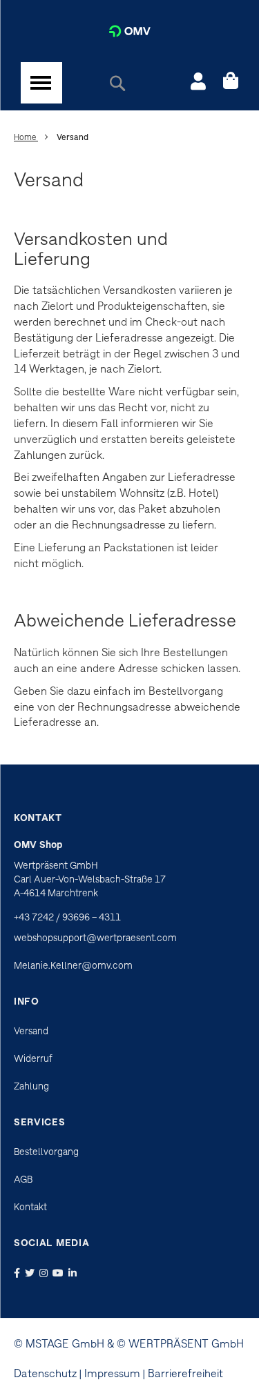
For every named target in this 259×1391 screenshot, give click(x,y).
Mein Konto (198, 83)
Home (26, 137)
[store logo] (129, 31)
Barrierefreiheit (185, 1373)
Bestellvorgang (46, 1151)
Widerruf (33, 1058)
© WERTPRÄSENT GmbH (180, 1343)
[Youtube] (59, 1273)
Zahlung (31, 1086)
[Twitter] (31, 1273)
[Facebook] (18, 1273)
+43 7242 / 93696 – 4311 (67, 917)
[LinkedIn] (73, 1273)
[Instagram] (44, 1273)
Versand (31, 1031)
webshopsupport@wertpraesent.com (95, 937)
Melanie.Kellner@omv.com (73, 965)
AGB (23, 1179)
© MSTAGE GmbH (59, 1343)
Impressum (112, 1373)
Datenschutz (45, 1373)
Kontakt (30, 1207)
